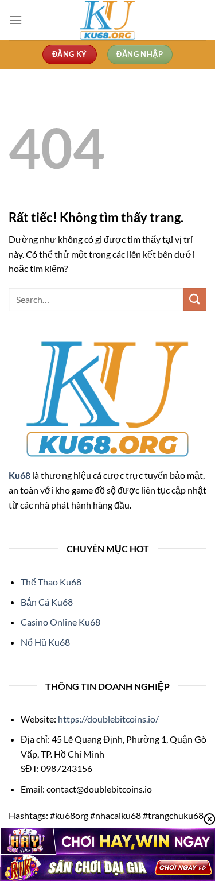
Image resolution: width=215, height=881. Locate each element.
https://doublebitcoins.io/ (109, 718)
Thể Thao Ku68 (51, 581)
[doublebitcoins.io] (107, 20)
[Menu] (15, 20)
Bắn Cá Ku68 (47, 601)
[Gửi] (194, 299)
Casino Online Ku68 (60, 621)
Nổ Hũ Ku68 (45, 642)
